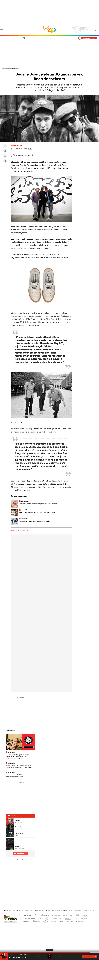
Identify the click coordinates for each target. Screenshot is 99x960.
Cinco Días (53, 918)
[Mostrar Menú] (2, 30)
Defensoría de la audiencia (42, 910)
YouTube (43, 897)
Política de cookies (17, 910)
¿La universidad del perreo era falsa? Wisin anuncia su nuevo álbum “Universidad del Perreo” (18, 756)
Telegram (5, 161)
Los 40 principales (36, 915)
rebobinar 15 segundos (43, 956)
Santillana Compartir (56, 915)
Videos (49, 38)
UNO (40, 918)
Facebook (5, 146)
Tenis (27, 530)
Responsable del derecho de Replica (62, 910)
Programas (29, 38)
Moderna (36, 921)
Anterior (39, 956)
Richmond (26, 921)
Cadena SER (64, 915)
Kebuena (82, 918)
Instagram (47, 897)
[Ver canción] (11, 821)
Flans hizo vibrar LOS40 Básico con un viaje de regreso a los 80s (19, 775)
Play (49, 956)
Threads (59, 897)
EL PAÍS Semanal (68, 918)
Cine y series (40, 38)
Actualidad (16, 38)
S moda (61, 921)
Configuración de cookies (80, 910)
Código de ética (29, 910)
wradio (46, 918)
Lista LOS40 (5, 38)
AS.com (70, 915)
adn (77, 915)
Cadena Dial (61, 918)
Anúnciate (92, 910)
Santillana (46, 915)
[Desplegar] (49, 950)
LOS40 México (49, 30)
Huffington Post (30, 918)
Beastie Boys (15, 530)
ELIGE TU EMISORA (88, 956)
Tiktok (39, 897)
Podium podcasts (45, 921)
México (88, 30)
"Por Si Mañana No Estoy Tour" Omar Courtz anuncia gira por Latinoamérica (19, 766)
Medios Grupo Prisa (10, 922)
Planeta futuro (75, 918)
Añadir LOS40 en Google (23, 155)
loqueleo (70, 921)
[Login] (96, 30)
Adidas (22, 530)
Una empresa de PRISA (10, 917)
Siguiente (60, 956)
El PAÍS (27, 915)
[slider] (49, 952)
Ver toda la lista (19, 853)
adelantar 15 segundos (56, 956)
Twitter (5, 151)
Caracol (84, 915)
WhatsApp (5, 156)
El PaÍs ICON (53, 921)
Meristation (79, 921)
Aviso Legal (7, 910)
